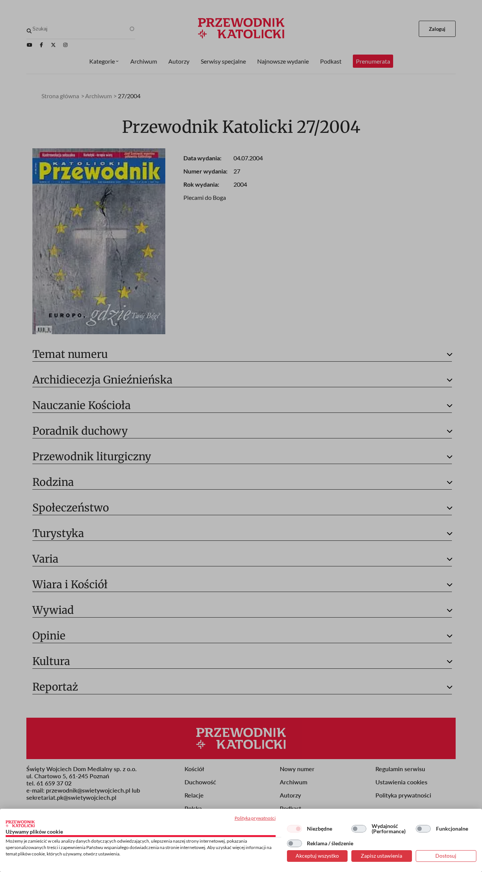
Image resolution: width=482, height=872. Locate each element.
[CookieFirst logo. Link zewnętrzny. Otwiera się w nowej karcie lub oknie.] (20, 823)
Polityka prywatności (255, 818)
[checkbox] (294, 828)
